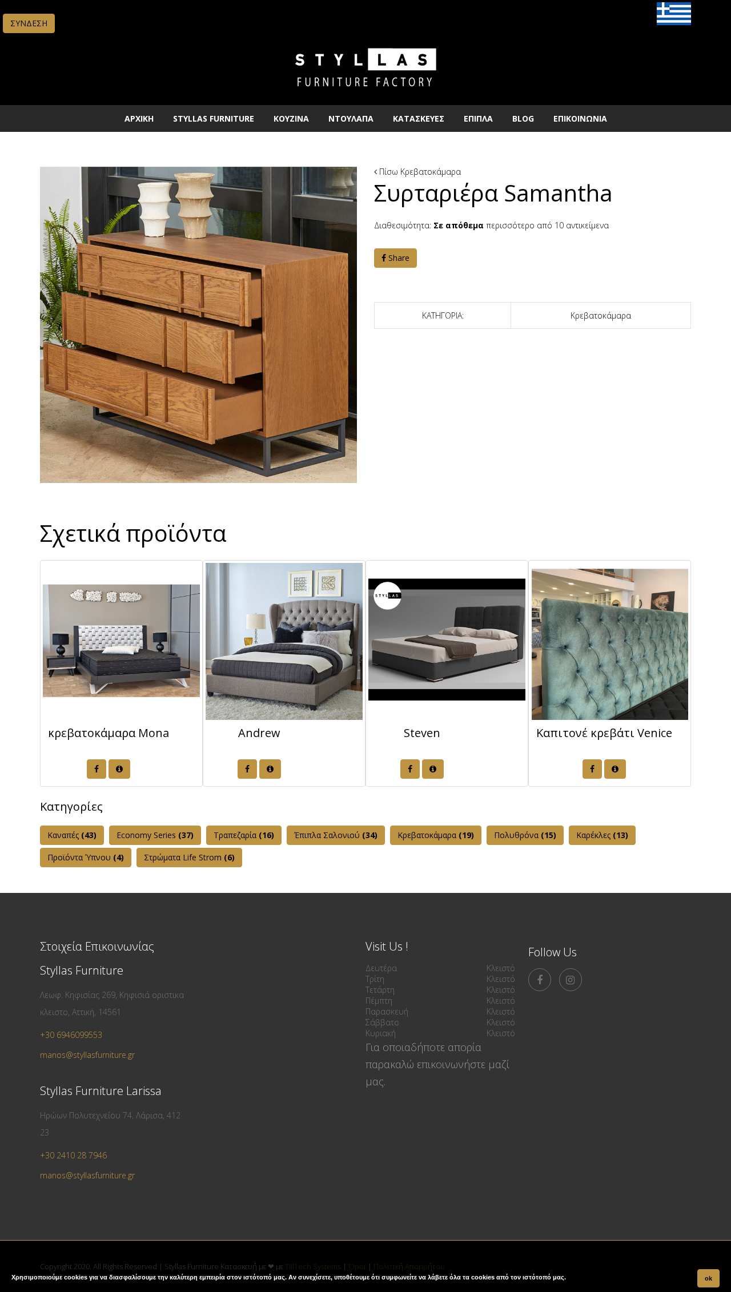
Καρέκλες (602, 835)
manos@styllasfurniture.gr (87, 1054)
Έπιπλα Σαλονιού (335, 835)
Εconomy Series (155, 835)
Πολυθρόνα (525, 835)
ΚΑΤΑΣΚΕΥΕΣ (418, 118)
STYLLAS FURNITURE (213, 118)
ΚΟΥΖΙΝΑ (291, 118)
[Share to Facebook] (96, 769)
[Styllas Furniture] (365, 93)
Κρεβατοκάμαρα (430, 171)
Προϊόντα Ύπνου (85, 857)
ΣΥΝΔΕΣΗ (28, 23)
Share (397, 257)
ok (708, 1278)
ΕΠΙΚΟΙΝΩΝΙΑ (580, 118)
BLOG (523, 118)
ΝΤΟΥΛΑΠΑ (350, 118)
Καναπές (72, 835)
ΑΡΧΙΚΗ (139, 118)
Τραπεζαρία (244, 835)
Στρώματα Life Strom (189, 857)
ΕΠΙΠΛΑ (478, 118)
